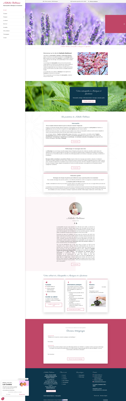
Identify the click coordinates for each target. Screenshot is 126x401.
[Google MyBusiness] (76, 223)
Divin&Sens (47, 301)
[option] (75, 24)
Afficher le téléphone (94, 1)
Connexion (105, 399)
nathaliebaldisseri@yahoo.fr (100, 381)
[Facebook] (74, 223)
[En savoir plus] (75, 208)
